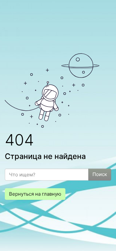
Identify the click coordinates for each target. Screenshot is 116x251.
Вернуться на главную (35, 194)
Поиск (99, 174)
